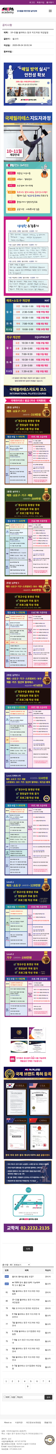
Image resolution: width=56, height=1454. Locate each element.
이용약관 (19, 1422)
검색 (48, 1397)
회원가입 (40, 2)
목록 (28, 1249)
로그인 (32, 2)
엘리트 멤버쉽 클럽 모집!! (23, 1276)
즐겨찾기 (50, 2)
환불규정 (48, 1422)
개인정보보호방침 (33, 1422)
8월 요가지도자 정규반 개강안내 (25, 1308)
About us (8, 1422)
